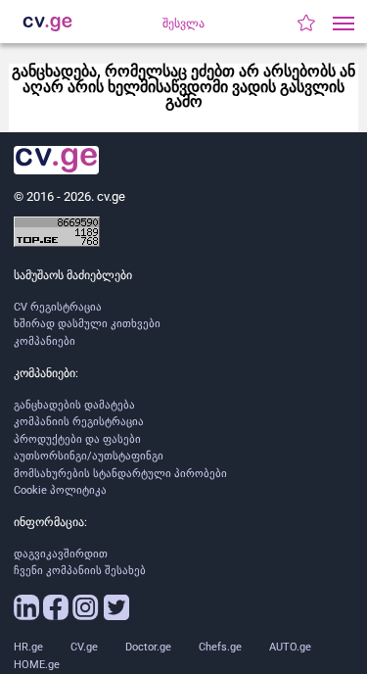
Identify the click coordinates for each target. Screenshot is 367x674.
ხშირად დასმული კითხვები (87, 323)
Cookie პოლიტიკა (60, 490)
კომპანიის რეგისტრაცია (79, 421)
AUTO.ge (290, 647)
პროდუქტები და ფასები (77, 439)
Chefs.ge (220, 647)
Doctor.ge (148, 647)
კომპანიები (44, 341)
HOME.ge (37, 664)
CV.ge (84, 647)
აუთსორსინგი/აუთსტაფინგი (88, 456)
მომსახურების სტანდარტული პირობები (120, 473)
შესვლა (183, 23)
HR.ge (28, 647)
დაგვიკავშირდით (61, 554)
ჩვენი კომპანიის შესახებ (80, 570)
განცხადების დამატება (74, 405)
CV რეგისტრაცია (58, 307)
